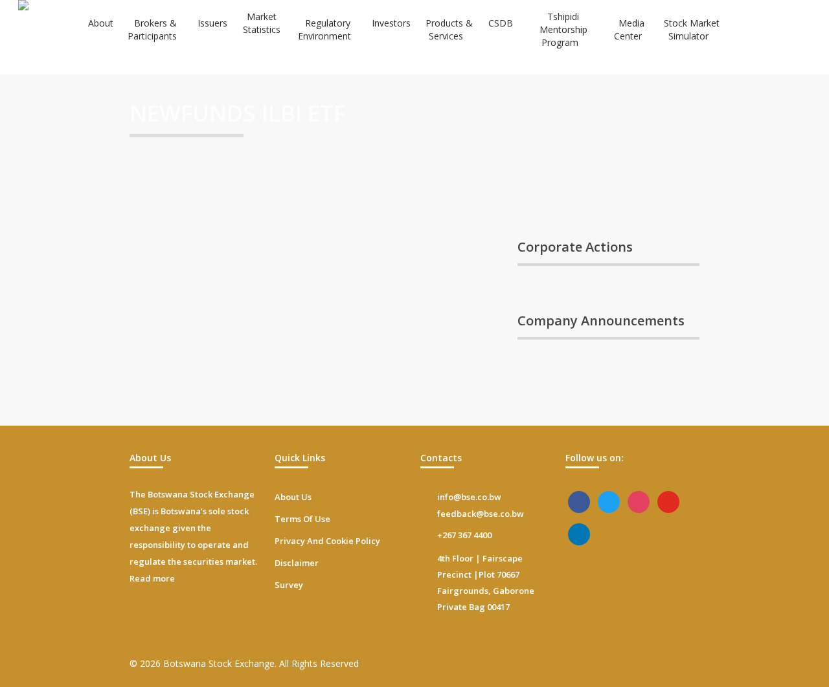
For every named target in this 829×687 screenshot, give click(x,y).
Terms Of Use (302, 519)
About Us (293, 497)
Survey (289, 585)
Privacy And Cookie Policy (327, 541)
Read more (152, 578)
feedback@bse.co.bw (480, 513)
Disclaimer (297, 563)
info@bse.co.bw (469, 497)
